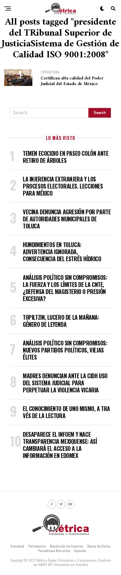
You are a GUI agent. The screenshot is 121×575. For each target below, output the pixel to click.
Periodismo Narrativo (54, 550)
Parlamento (37, 546)
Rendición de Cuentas (66, 546)
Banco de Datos (99, 546)
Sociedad (17, 546)
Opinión (80, 550)
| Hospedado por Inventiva (70, 564)
